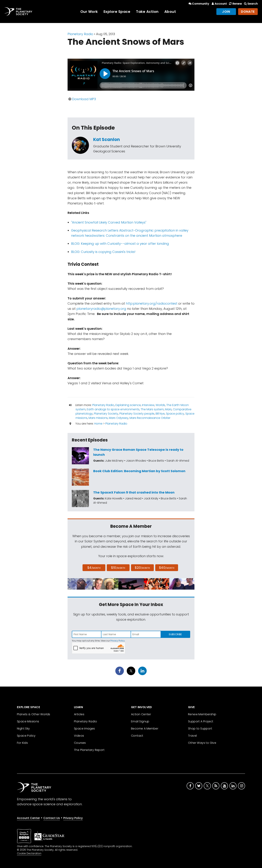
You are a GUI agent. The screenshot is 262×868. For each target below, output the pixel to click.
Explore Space (117, 11)
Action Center (141, 714)
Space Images (84, 728)
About (170, 11)
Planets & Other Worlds (33, 714)
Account (221, 4)
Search (252, 4)
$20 (142, 567)
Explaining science (128, 405)
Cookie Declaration (29, 853)
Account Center (28, 818)
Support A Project (200, 721)
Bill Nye (160, 414)
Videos (79, 736)
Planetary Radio (80, 34)
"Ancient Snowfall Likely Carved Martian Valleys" (108, 222)
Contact (137, 736)
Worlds (160, 405)
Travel (192, 736)
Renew (237, 4)
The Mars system (152, 409)
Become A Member (144, 728)
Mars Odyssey (118, 418)
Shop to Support (200, 728)
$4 (94, 567)
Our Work (89, 11)
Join (226, 11)
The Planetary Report (89, 750)
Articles (79, 714)
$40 (166, 567)
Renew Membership (202, 714)
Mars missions (98, 418)
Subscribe (175, 634)
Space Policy (26, 736)
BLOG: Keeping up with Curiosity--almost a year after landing (120, 243)
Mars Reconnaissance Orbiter (150, 418)
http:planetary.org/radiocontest (151, 303)
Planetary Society (106, 414)
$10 (118, 567)
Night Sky (23, 728)
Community (200, 4)
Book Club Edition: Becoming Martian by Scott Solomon (139, 471)
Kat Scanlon (106, 139)
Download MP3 (84, 99)
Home (98, 424)
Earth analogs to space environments (113, 409)
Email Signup (140, 721)
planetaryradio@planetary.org (101, 308)
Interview (148, 405)
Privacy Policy (117, 640)
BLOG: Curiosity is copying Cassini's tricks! (103, 252)
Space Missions (28, 721)
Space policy (175, 414)
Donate (248, 11)
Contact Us (51, 818)
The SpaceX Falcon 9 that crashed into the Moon (133, 492)
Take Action (147, 11)
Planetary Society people (136, 414)
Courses (80, 743)
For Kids (22, 743)
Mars (168, 409)
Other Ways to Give (202, 743)
